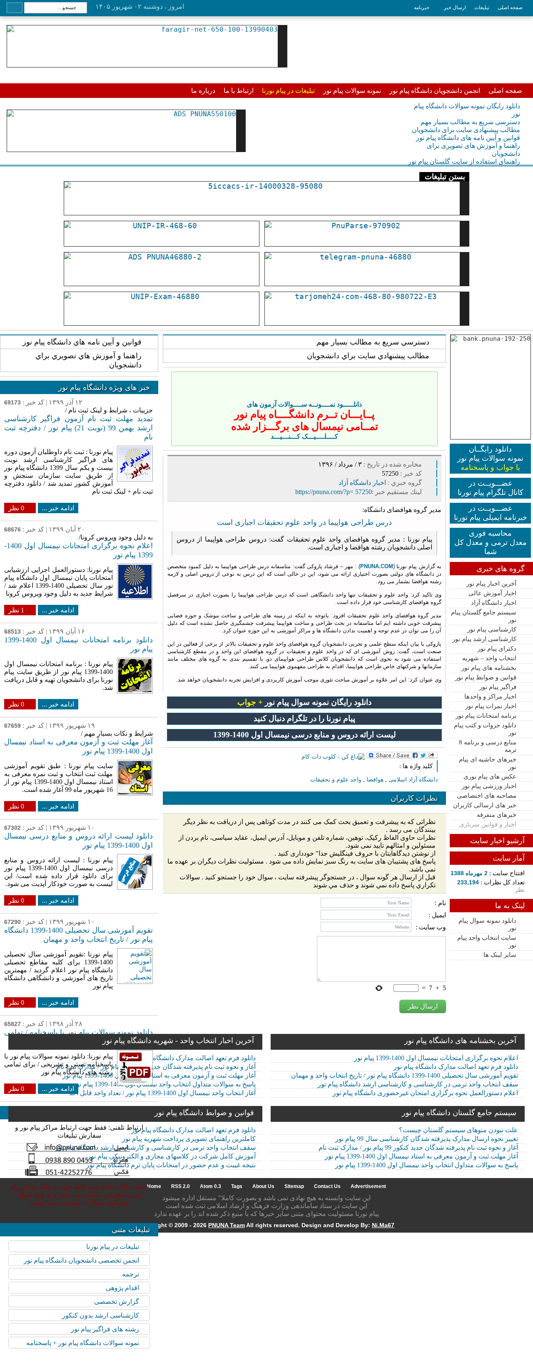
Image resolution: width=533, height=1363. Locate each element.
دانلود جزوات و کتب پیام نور (485, 729)
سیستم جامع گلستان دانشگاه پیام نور (459, 1112)
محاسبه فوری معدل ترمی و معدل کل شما (490, 542)
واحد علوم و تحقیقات (335, 779)
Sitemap (294, 1186)
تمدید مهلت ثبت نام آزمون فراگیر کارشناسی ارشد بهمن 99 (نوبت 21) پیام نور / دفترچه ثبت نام (78, 427)
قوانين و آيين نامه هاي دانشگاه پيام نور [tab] (82, 342)
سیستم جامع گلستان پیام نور (483, 616)
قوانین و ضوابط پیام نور (485, 677)
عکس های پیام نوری (489, 776)
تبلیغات (481, 7)
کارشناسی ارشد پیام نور (484, 639)
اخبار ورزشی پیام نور (489, 786)
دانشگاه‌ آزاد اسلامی (413, 779)
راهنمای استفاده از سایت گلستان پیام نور (464, 161)
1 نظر (16, 610)
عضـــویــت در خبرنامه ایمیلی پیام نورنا (490, 513)
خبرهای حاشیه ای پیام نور (487, 763)
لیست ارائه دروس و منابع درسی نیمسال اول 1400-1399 (304, 734)
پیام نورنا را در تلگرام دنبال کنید (304, 718)
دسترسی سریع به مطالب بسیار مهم (470, 121)
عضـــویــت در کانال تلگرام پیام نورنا (490, 488)
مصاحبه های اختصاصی (486, 795)
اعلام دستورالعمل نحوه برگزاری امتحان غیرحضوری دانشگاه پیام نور (425, 1092)
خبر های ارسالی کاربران (484, 805)
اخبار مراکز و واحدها (490, 696)
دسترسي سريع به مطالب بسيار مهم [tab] (372, 342)
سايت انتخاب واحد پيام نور (486, 941)
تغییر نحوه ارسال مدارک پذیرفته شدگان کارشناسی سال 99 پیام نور (426, 1138)
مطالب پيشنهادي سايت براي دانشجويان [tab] (368, 356)
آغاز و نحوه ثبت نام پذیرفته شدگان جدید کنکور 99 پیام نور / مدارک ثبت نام (418, 1147)
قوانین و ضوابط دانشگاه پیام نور (204, 1112)
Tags (236, 1186)
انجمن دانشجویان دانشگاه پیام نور (434, 90)
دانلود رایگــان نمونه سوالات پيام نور (490, 458)
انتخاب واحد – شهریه (489, 658)
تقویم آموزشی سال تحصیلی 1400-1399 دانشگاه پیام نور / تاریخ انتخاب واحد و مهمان (404, 1075)
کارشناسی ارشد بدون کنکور (100, 1315)
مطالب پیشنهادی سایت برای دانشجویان (466, 129)
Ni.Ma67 (383, 1225)
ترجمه (130, 1274)
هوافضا (375, 779)
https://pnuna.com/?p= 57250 (333, 491)
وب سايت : (431, 927)
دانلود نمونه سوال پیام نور (487, 924)
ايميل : (437, 915)
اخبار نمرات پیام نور (490, 706)
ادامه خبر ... (58, 508)
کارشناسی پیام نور (491, 629)
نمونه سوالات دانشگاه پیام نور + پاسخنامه (82, 1342)
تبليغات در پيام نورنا (112, 1246)
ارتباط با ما (239, 90)
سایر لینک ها (499, 954)
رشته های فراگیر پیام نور (105, 1329)
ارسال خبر (455, 7)
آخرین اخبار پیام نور (491, 583)
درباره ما (203, 90)
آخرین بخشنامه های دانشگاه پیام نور (460, 1040)
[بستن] (429, 379)
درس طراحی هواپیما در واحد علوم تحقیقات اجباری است (304, 522)
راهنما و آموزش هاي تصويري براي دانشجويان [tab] (88, 360)
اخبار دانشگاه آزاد (493, 602)
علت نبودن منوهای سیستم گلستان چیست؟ (458, 1129)
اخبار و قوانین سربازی (487, 824)
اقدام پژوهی (122, 1287)
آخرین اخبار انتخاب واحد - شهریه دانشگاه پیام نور (178, 1040)
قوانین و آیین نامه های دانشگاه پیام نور (468, 137)
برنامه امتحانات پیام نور (486, 715)
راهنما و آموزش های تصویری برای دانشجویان (473, 149)
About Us (263, 1186)
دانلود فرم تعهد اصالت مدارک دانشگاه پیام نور (456, 1066)
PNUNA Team (226, 1225)
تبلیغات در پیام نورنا (288, 90)
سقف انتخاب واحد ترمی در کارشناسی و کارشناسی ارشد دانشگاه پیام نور (418, 1084)
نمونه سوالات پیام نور (352, 90)
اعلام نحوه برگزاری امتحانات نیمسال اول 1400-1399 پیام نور (436, 1057)
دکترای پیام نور (497, 648)
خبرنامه (421, 7)
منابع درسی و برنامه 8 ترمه (487, 746)
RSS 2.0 (180, 1186)
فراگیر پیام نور (497, 687)
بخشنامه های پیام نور (488, 667)
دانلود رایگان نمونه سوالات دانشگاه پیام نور (467, 109)
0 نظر (16, 508)
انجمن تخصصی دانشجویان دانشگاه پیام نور (81, 1260)
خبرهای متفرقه (496, 814)
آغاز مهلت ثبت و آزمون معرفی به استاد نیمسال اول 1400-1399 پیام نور (421, 1156)
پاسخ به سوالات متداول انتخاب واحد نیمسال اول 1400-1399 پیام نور (426, 1164)
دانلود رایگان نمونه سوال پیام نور (304, 702)
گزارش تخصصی (116, 1301)
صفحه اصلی (510, 7)
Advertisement (368, 1186)
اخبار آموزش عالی (492, 593)
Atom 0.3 (210, 1186)
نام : (440, 902)
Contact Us (327, 1186)
